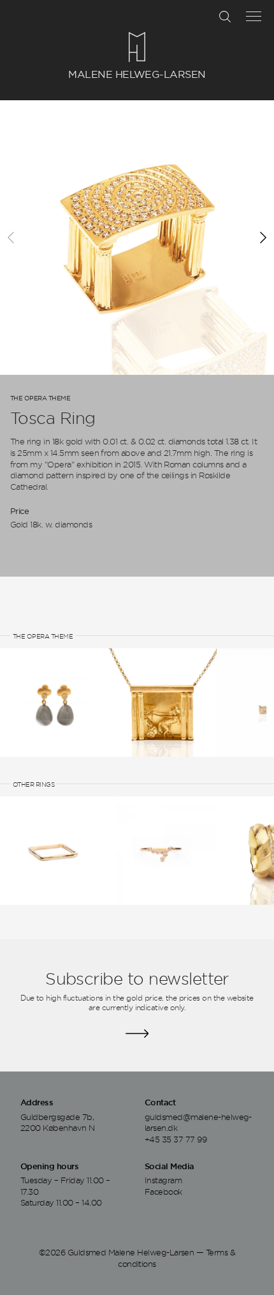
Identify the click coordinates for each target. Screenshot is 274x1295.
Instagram (163, 1180)
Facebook (163, 1191)
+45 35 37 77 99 (175, 1139)
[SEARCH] (225, 16)
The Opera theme (40, 398)
